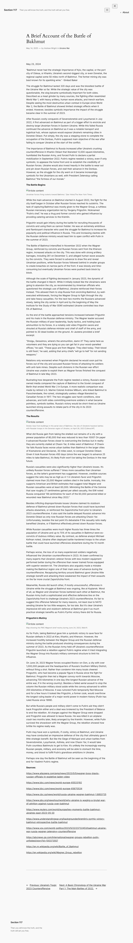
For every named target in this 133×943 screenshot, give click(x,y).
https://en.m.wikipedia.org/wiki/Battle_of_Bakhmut (52, 846)
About (126, 12)
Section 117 (10, 10)
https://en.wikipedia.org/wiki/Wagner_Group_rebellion (54, 852)
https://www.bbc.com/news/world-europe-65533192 (54, 782)
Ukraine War (64, 48)
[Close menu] (114, 6)
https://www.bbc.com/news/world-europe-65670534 (54, 788)
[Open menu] (107, 10)
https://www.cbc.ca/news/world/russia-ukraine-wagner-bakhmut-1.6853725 (66, 794)
